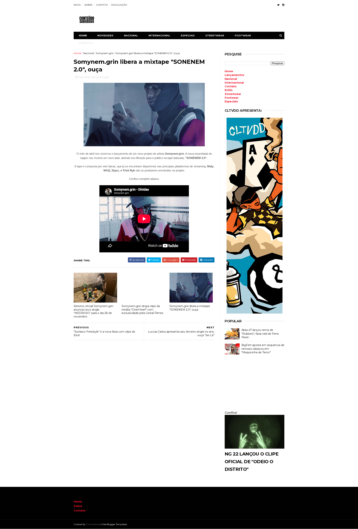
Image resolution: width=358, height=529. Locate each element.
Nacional (88, 53)
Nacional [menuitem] (231, 79)
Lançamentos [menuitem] (234, 75)
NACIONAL (131, 35)
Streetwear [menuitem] (233, 94)
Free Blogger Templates (114, 524)
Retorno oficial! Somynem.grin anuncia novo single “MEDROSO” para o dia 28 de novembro (93, 311)
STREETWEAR (214, 35)
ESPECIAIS (188, 35)
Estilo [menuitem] (229, 90)
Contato (80, 510)
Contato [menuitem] (231, 86)
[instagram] (283, 5)
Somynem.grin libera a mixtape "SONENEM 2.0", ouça (189, 307)
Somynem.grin (105, 53)
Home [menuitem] (229, 71)
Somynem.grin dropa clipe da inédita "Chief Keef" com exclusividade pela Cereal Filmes (142, 309)
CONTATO (102, 4)
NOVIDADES (105, 35)
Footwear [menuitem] (231, 97)
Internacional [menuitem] (234, 82)
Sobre (78, 506)
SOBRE (88, 4)
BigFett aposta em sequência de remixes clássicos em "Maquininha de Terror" (262, 348)
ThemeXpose (93, 524)
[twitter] (278, 5)
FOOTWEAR (243, 35)
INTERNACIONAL (159, 35)
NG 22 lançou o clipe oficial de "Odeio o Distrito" (251, 461)
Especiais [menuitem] (231, 101)
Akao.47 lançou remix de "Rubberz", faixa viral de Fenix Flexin (260, 333)
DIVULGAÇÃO (119, 4)
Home (83, 35)
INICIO (77, 4)
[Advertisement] (254, 383)
